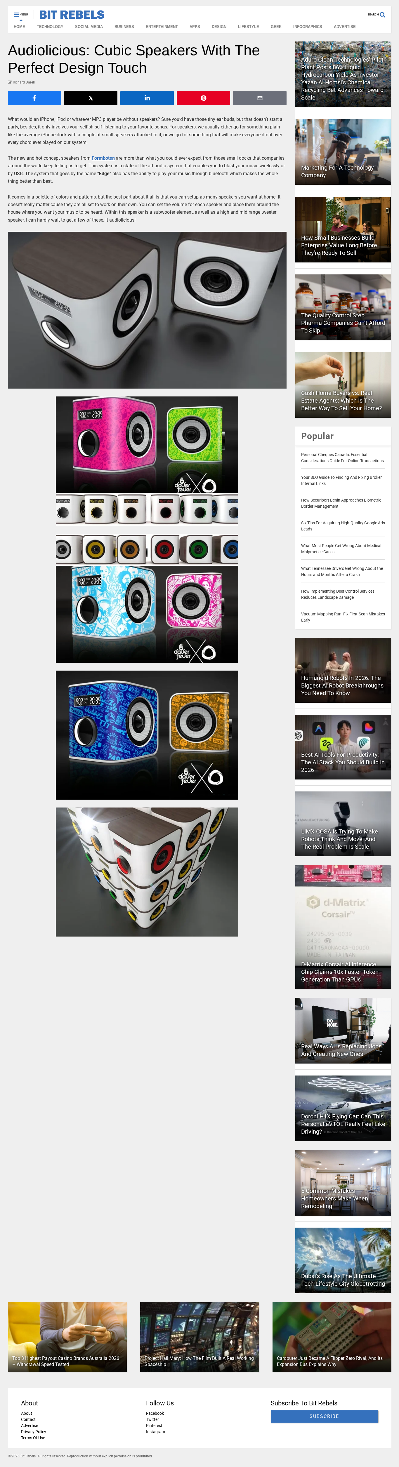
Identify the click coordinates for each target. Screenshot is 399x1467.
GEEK (276, 27)
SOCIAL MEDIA (89, 27)
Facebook (155, 1413)
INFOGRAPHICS (307, 27)
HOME (19, 27)
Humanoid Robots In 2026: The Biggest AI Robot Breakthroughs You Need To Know (342, 685)
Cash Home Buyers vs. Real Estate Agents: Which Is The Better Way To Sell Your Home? (341, 400)
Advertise (29, 1425)
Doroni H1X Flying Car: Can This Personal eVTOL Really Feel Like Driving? (343, 1124)
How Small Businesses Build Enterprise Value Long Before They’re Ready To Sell (339, 245)
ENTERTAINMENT (162, 27)
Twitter (152, 1419)
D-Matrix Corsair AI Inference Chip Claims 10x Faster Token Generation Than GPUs (340, 972)
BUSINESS (124, 27)
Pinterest (154, 1425)
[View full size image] (147, 310)
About (26, 1413)
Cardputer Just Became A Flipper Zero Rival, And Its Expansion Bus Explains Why (329, 1361)
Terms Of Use (33, 1437)
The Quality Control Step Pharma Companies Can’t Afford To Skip (343, 323)
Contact (28, 1419)
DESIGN (219, 27)
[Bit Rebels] (69, 16)
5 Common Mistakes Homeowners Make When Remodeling (334, 1198)
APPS (195, 27)
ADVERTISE (345, 27)
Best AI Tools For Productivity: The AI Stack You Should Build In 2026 (343, 762)
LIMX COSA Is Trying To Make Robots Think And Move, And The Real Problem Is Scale (339, 839)
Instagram (155, 1431)
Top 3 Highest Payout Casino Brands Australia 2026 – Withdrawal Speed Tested (65, 1361)
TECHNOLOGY (50, 27)
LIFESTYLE (248, 27)
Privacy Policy (33, 1431)
